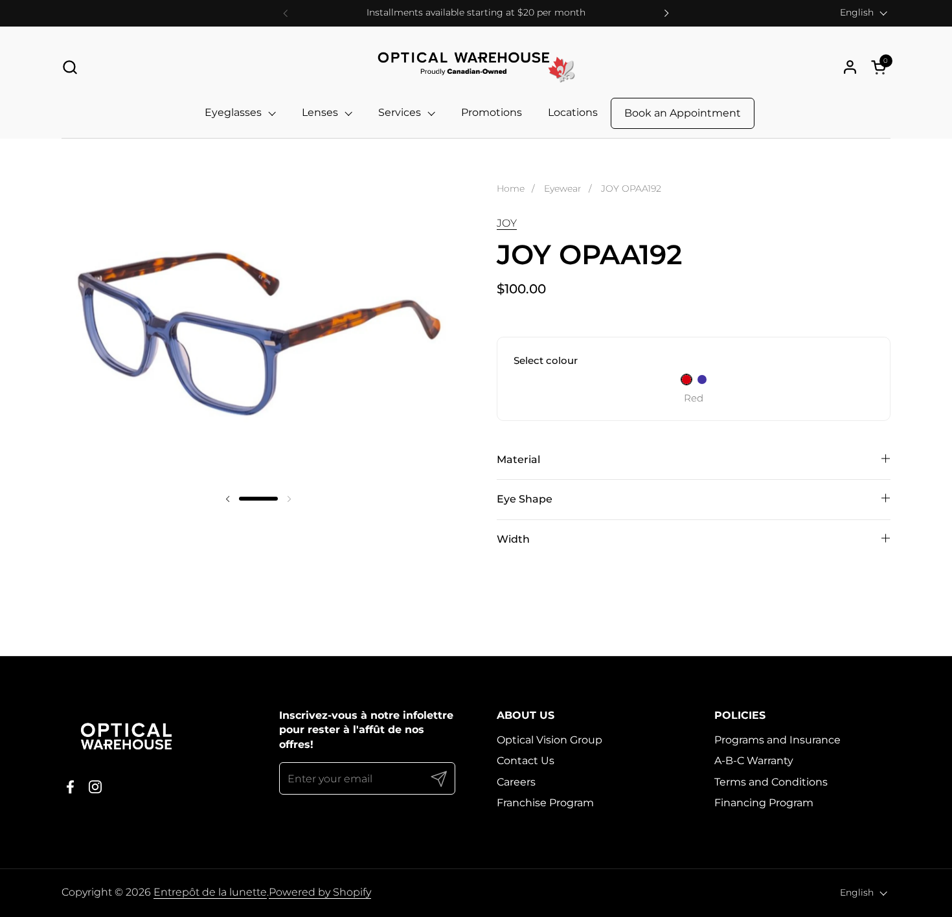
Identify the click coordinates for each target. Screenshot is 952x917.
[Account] (850, 67)
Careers (516, 782)
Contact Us (525, 760)
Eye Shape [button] (524, 499)
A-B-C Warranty (753, 760)
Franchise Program (545, 803)
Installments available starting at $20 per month (476, 12)
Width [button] (513, 539)
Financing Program (763, 803)
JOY (507, 223)
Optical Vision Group (549, 740)
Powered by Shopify (320, 892)
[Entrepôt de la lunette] (475, 67)
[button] (70, 67)
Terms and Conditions (771, 782)
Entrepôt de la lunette (210, 892)
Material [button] (518, 459)
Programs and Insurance (777, 740)
